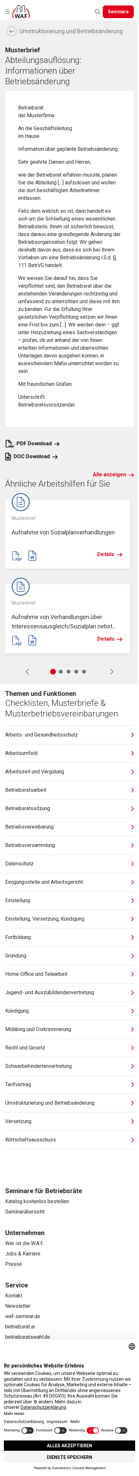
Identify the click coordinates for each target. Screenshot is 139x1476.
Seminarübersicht (25, 1212)
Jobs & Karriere (22, 1254)
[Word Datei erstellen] (32, 556)
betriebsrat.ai (20, 1327)
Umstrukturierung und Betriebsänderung (71, 31)
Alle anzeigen (109, 474)
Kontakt (13, 1296)
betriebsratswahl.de (27, 1337)
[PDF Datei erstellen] (17, 556)
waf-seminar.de (22, 1316)
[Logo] (21, 11)
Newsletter (17, 1306)
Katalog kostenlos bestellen (37, 1201)
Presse (13, 1264)
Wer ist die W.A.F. (24, 1243)
